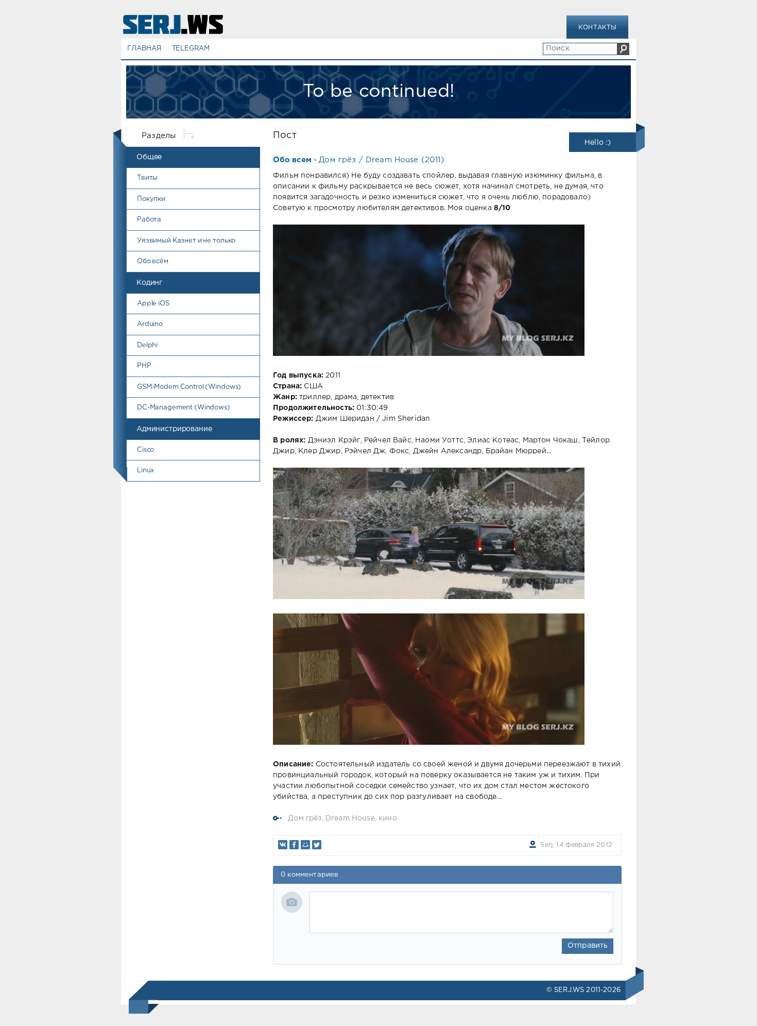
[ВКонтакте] (282, 844)
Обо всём (152, 261)
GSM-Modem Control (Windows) (189, 387)
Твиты (147, 178)
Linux (145, 470)
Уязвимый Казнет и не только (186, 241)
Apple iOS (153, 303)
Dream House (350, 818)
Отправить (587, 946)
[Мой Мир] (305, 844)
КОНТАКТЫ (597, 27)
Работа (149, 220)
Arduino (150, 324)
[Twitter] (316, 844)
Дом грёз (304, 818)
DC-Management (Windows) (183, 408)
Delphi (147, 345)
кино (387, 818)
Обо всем (292, 160)
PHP (144, 366)
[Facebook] (294, 844)
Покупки (151, 199)
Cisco (145, 450)
